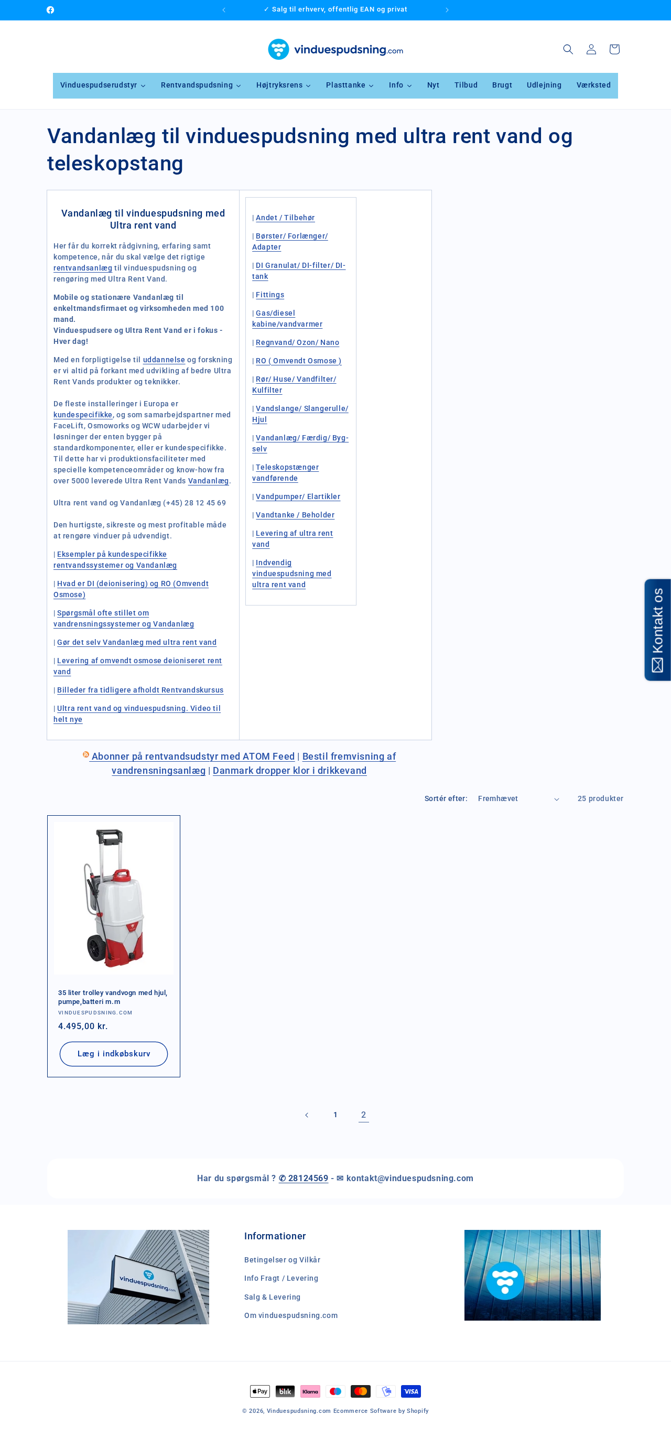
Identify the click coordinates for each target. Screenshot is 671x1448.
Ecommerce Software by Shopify (381, 1411)
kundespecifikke (83, 414)
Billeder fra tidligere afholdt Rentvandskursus (140, 690)
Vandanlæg (208, 481)
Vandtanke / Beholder (295, 515)
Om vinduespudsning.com (291, 1315)
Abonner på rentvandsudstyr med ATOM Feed (192, 756)
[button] (568, 49)
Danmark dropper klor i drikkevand (290, 770)
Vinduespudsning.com (299, 1411)
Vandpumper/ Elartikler (298, 496)
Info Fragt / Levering (281, 1278)
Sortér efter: (446, 798)
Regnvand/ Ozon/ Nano (297, 342)
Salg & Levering (272, 1297)
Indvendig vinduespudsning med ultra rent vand (291, 573)
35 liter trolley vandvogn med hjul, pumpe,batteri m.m (113, 997)
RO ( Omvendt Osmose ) (299, 360)
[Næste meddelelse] (447, 10)
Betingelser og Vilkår (282, 1260)
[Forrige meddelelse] (223, 10)
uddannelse (164, 359)
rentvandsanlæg (82, 268)
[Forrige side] (307, 1115)
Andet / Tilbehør (285, 217)
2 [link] (363, 1115)
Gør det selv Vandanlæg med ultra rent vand (137, 642)
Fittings (270, 294)
